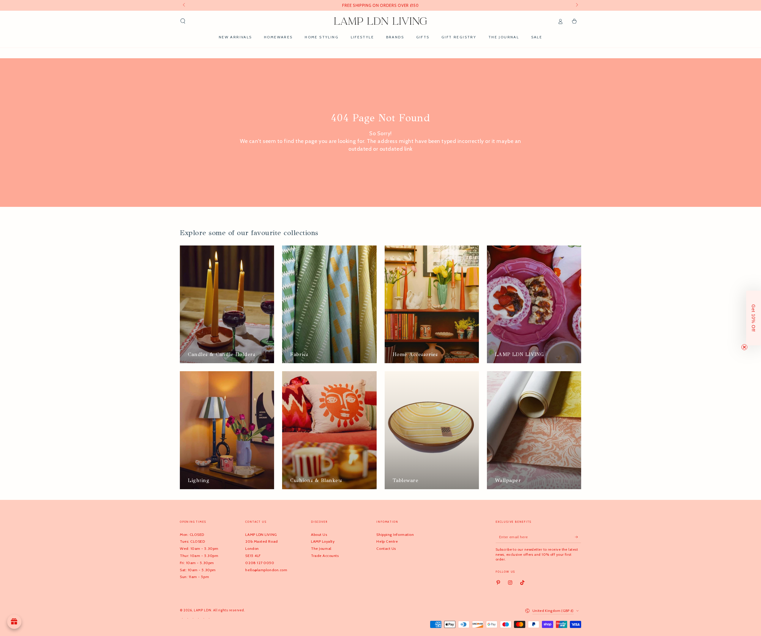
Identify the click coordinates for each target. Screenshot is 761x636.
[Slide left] (184, 5)
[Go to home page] (380, 21)
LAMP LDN (202, 610)
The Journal (321, 548)
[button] (183, 21)
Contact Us (386, 548)
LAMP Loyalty (322, 541)
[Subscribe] (578, 537)
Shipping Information (395, 534)
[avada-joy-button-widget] (14, 622)
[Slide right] (576, 5)
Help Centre (387, 541)
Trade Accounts (325, 555)
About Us (319, 534)
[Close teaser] (744, 347)
